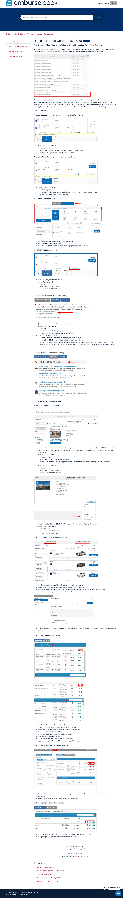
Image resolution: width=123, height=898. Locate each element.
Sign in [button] (113, 3)
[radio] (70, 849)
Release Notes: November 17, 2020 (48, 878)
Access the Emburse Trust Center (17, 894)
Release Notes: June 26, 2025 (46, 867)
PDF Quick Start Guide (43, 874)
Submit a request (83, 856)
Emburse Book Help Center (15, 34)
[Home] (32, 3)
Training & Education (34, 34)
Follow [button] (86, 41)
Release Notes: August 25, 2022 (47, 881)
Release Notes (49, 34)
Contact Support (103, 3)
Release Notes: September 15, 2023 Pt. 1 (50, 871)
